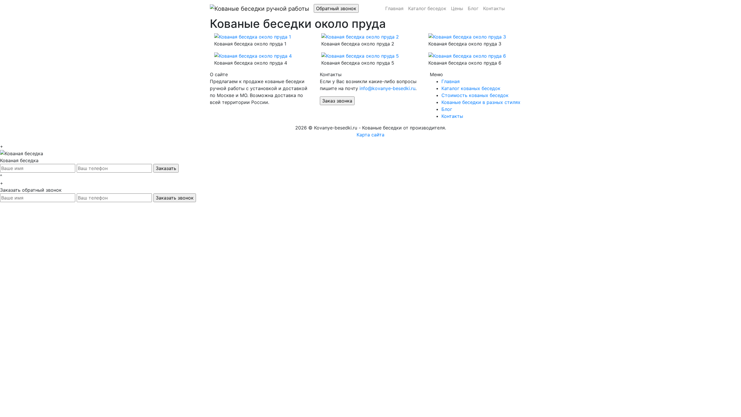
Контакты (494, 8)
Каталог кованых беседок (470, 88)
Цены (457, 8)
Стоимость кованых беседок (475, 95)
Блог (473, 8)
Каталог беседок (427, 8)
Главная (394, 8)
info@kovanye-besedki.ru (387, 88)
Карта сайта (370, 135)
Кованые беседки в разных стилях (480, 102)
